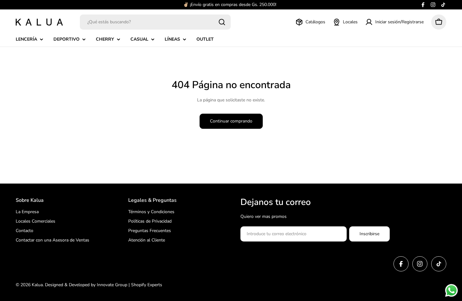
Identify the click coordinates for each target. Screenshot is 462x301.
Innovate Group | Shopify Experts (129, 285)
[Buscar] (222, 22)
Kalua (37, 285)
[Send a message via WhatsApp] (451, 290)
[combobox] (155, 22)
